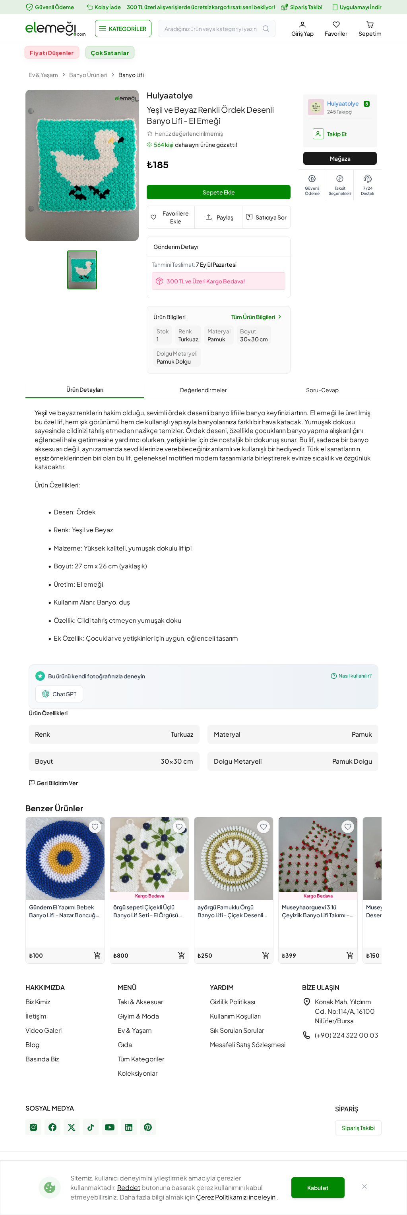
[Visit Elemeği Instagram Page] (33, 1127)
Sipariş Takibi (306, 7)
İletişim (36, 1016)
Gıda (125, 1044)
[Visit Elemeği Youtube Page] (110, 1127)
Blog (32, 1044)
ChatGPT (64, 693)
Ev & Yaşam (43, 74)
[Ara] (266, 28)
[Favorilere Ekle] (95, 826)
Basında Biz (42, 1059)
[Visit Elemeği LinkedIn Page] (129, 1127)
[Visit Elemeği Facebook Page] (52, 1127)
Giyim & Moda (138, 1016)
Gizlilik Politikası (232, 1001)
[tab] (84, 389)
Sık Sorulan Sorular (237, 1030)
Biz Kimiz (37, 1001)
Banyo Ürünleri (88, 74)
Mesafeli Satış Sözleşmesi (247, 1044)
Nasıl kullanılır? (355, 676)
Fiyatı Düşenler (52, 52)
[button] (123, 29)
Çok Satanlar (109, 52)
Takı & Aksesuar (140, 1001)
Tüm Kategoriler (141, 1059)
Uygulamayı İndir (361, 7)
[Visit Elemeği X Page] (71, 1127)
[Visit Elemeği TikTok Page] (91, 1127)
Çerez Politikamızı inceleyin (236, 1197)
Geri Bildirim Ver (57, 782)
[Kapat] (364, 1187)
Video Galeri (43, 1030)
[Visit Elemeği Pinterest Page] (148, 1127)
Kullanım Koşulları (235, 1016)
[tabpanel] (203, 595)
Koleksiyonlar (137, 1073)
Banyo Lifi (131, 74)
